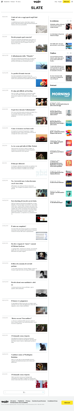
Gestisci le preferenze (39, 401)
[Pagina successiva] (43, 392)
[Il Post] (37, 1)
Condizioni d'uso (52, 401)
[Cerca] (16, 1)
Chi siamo (13, 401)
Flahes (53, 53)
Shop (56, 1)
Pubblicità (21, 401)
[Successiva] (71, 21)
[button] (5, 392)
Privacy (28, 401)
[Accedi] (72, 1)
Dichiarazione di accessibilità (19, 402)
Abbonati (66, 1)
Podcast (13, 1)
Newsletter (7, 1)
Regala (60, 1)
